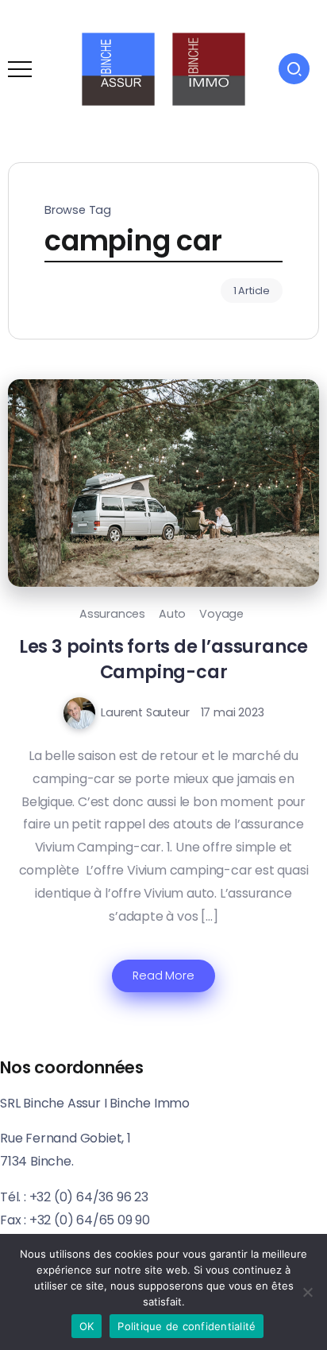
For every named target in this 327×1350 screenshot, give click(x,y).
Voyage (221, 614)
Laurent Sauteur (145, 712)
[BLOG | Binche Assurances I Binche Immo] (163, 68)
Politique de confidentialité (186, 1326)
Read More (163, 975)
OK (86, 1326)
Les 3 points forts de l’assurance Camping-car (163, 659)
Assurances (112, 614)
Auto (172, 614)
